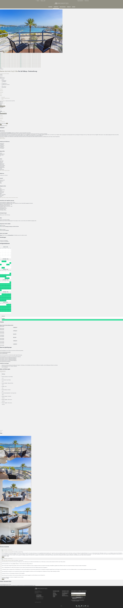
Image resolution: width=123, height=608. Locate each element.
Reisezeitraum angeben (3, 113)
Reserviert (3, 316)
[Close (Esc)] (0, 430)
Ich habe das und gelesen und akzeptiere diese (78, 598)
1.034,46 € (4, 555)
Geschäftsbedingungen (65, 592)
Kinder (1, 111)
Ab (0, 101)
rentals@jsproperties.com (39, 596)
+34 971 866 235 (38, 594)
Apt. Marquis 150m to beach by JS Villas (7, 560)
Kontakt (73, 6)
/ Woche (7, 555)
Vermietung (56, 6)
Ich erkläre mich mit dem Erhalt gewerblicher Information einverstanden (78, 600)
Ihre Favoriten (87, 0)
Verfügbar (3, 318)
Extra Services (63, 6)
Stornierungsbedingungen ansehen (5, 352)
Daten (1, 104)
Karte (2, 99)
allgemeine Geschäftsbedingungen (76, 597)
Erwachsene (1, 107)
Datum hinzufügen (2, 106)
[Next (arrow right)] (1, 431)
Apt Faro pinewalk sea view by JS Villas (7, 551)
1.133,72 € (4, 578)
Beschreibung (2, 77)
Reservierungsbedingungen (6, 98)
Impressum (63, 594)
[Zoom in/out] (2, 430)
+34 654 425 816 (38, 595)
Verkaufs (69, 6)
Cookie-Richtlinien (64, 593)
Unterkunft (3, 97)
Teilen (1, 74)
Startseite (50, 6)
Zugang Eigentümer (80, 0)
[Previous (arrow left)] (0, 431)
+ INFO (3, 557)
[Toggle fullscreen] (1, 430)
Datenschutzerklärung (65, 595)
